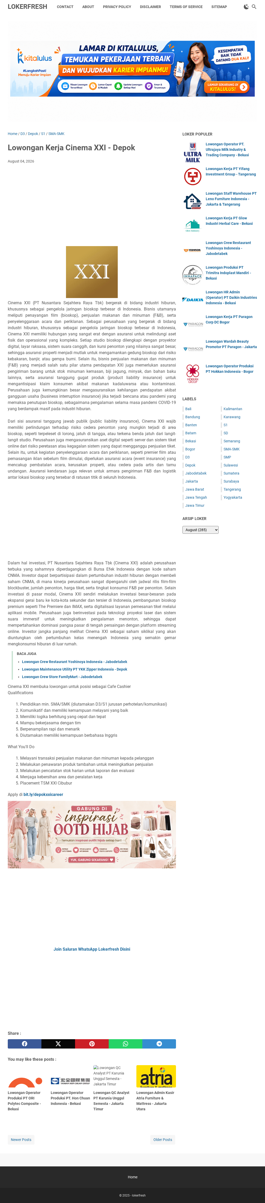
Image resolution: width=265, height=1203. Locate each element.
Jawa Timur (194, 505)
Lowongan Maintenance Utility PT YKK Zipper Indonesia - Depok (74, 669)
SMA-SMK (232, 449)
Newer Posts (21, 1140)
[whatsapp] (125, 1044)
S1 (226, 425)
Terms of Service (186, 7)
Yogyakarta (233, 497)
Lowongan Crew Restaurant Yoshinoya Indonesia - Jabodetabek (74, 662)
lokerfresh (27, 6)
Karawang (232, 417)
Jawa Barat (194, 489)
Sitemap (219, 7)
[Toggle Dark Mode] (246, 7)
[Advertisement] (92, 206)
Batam (190, 433)
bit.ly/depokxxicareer (43, 794)
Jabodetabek (196, 473)
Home (132, 1177)
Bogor (190, 449)
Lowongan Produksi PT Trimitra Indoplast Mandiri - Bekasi (228, 272)
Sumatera (231, 473)
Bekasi (190, 441)
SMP (227, 457)
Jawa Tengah (196, 497)
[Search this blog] (254, 7)
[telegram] (159, 1044)
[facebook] (24, 1044)
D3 (187, 457)
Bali (188, 409)
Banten (191, 425)
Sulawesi (231, 465)
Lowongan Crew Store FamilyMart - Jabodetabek (62, 677)
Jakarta (191, 481)
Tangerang (232, 489)
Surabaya (231, 481)
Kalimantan (233, 409)
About (88, 7)
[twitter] (58, 1044)
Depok (190, 465)
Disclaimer (150, 7)
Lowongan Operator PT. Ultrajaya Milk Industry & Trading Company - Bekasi (227, 149)
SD (226, 433)
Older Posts (162, 1140)
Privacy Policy (117, 7)
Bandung (192, 417)
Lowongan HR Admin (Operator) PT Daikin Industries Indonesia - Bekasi (231, 297)
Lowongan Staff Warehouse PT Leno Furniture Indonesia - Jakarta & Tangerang (231, 198)
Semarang (232, 441)
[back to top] (254, 1191)
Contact (65, 7)
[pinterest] (92, 1044)
